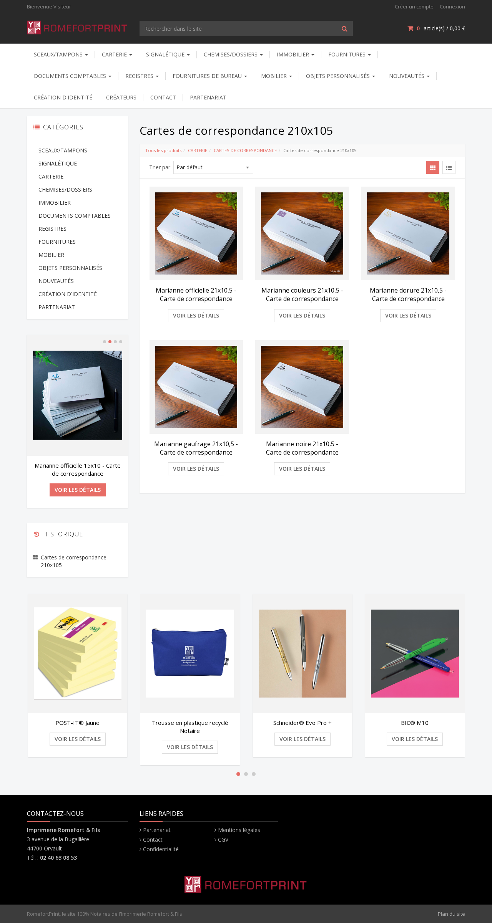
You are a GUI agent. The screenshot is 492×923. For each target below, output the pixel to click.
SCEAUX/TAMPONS (59, 54)
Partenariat (157, 830)
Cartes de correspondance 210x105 (73, 561)
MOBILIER (274, 75)
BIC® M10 (415, 722)
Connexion (452, 6)
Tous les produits (163, 150)
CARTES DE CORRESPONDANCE (245, 150)
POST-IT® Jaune (77, 722)
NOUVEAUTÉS (407, 75)
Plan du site (451, 913)
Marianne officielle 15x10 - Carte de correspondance (78, 469)
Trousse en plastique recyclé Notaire (190, 726)
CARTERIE (115, 54)
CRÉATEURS (121, 97)
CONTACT (163, 97)
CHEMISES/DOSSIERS (231, 54)
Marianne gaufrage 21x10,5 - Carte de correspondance (196, 448)
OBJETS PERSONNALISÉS (338, 75)
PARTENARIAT (208, 97)
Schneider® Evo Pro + (302, 722)
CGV (223, 839)
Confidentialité (161, 849)
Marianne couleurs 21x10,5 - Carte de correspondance (302, 294)
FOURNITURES (347, 54)
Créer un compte (414, 6)
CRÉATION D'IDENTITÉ (63, 97)
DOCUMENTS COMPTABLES (71, 75)
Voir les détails (196, 315)
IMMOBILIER (294, 54)
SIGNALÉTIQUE (166, 54)
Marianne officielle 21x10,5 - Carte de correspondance (196, 294)
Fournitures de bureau (208, 75)
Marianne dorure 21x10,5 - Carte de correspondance (408, 294)
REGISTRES (140, 75)
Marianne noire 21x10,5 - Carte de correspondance (302, 448)
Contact (153, 839)
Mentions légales (239, 830)
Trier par (159, 167)
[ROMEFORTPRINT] (77, 26)
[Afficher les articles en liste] (448, 167)
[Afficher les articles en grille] (432, 167)
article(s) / (441, 28)
